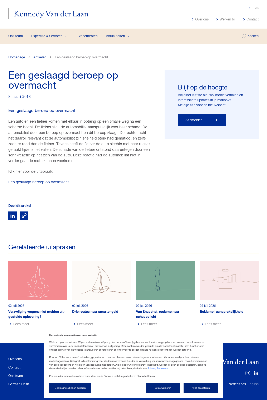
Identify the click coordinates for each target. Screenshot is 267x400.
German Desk (18, 384)
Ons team (15, 36)
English (253, 384)
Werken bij (228, 19)
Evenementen (87, 36)
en (257, 8)
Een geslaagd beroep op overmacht (38, 182)
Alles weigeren (163, 387)
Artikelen (40, 57)
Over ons (202, 19)
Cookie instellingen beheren (70, 387)
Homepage (16, 57)
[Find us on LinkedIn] (256, 374)
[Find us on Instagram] (247, 374)
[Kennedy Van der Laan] (48, 13)
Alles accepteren (201, 387)
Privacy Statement (158, 368)
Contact (253, 19)
